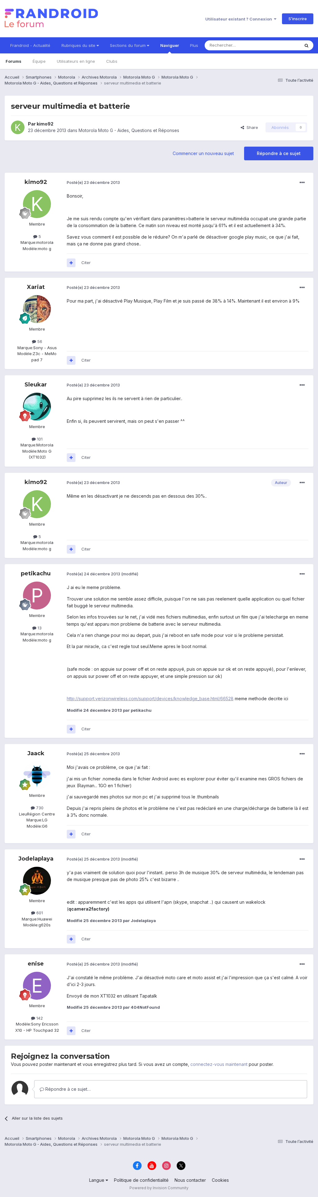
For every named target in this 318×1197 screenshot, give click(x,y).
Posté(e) (93, 182)
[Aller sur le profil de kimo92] (18, 127)
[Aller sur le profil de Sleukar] (37, 407)
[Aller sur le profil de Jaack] (37, 775)
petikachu (36, 573)
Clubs (111, 61)
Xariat (36, 287)
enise (36, 963)
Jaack (35, 753)
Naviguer (169, 45)
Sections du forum (128, 45)
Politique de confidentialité (141, 1180)
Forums (13, 61)
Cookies (220, 1180)
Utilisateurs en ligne (76, 61)
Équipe (39, 61)
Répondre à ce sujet (279, 153)
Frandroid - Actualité (30, 45)
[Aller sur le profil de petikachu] (37, 596)
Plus (194, 45)
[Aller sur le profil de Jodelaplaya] (37, 881)
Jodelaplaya (35, 858)
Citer (86, 262)
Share (251, 127)
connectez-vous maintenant (219, 1064)
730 (39, 807)
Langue (97, 1180)
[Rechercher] (306, 45)
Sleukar (36, 384)
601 (39, 912)
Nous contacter (190, 1180)
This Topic (281, 45)
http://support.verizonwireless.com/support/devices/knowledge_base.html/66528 (150, 698)
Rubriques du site (79, 45)
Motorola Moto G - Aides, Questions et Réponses (129, 130)
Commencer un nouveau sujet (203, 153)
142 (39, 1018)
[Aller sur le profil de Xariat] (37, 309)
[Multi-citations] (71, 262)
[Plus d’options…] (302, 182)
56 (39, 341)
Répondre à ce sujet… (67, 1089)
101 (39, 438)
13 (39, 627)
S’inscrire (297, 18)
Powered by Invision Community (159, 1188)
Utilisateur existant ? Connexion (239, 18)
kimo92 (45, 123)
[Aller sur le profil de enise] (37, 986)
